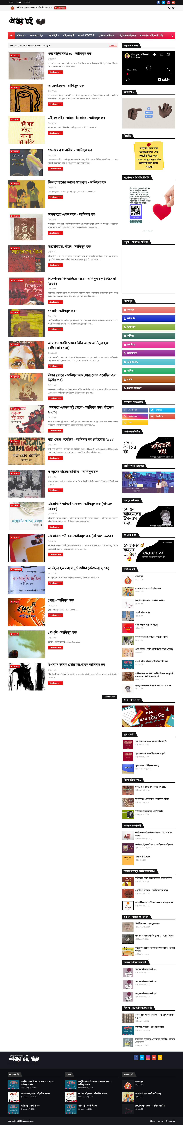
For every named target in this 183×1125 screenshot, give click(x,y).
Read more (54, 72)
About (18, 2)
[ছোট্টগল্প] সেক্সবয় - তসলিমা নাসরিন (150, 601)
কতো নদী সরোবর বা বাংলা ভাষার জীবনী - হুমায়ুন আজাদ (155, 949)
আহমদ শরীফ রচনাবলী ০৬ (145, 994)
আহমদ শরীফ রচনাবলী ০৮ (145, 969)
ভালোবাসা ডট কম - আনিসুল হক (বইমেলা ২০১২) (80, 536)
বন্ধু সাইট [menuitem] (52, 35)
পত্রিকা (130, 370)
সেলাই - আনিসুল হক (62, 311)
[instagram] (168, 2)
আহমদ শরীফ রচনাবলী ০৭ (145, 981)
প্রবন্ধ (129, 379)
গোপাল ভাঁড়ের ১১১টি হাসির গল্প (148, 588)
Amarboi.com (28, 1121)
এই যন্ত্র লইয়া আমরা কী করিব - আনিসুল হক (77, 118)
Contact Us (170, 1121)
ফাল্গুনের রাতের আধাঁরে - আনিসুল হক (73, 472)
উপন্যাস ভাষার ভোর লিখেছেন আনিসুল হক (76, 665)
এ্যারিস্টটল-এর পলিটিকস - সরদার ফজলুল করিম (154, 902)
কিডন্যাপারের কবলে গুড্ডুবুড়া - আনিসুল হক (77, 182)
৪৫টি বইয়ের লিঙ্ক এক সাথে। (146, 625)
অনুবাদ (130, 309)
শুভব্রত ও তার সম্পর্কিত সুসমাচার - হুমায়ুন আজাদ (154, 936)
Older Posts (109, 697)
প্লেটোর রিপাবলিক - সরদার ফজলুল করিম (151, 890)
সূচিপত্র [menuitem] (20, 35)
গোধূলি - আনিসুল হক (62, 632)
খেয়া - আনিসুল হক (61, 600)
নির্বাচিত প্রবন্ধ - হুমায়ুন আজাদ (27, 8)
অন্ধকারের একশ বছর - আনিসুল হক (71, 214)
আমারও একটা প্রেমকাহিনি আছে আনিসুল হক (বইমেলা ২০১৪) (78, 346)
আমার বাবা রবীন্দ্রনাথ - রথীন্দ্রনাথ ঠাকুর (150, 787)
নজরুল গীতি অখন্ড (142, 857)
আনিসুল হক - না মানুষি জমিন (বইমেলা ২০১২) (78, 568)
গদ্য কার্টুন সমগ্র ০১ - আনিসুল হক (70, 54)
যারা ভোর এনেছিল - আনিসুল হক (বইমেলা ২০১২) (81, 440)
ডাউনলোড (132, 362)
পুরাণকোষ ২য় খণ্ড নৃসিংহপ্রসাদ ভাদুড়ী (150, 754)
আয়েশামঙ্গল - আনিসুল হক (66, 86)
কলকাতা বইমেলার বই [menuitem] (151, 35)
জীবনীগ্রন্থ (132, 353)
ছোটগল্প (131, 344)
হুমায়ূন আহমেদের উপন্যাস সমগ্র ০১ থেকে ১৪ (153, 686)
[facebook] (158, 2)
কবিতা (130, 336)
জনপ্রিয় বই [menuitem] (36, 35)
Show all (113, 46)
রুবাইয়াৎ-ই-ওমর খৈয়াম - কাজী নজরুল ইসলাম (154, 845)
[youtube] (173, 2)
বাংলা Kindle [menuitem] (86, 35)
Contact (27, 2)
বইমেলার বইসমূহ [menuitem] (127, 35)
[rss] (135, 422)
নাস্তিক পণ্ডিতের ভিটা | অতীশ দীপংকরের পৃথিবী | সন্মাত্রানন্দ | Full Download (155, 674)
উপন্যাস (131, 327)
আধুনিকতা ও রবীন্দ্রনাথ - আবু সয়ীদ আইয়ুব (152, 799)
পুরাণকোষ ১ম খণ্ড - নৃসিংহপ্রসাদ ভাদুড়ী (151, 741)
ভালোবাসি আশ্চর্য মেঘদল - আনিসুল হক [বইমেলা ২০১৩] (80, 506)
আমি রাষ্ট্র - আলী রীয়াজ (30, 1106)
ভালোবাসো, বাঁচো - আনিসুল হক (69, 247)
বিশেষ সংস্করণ (134, 388)
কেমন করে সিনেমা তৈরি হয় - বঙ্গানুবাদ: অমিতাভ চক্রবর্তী (154, 1016)
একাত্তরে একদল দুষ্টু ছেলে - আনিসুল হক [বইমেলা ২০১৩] (81, 410)
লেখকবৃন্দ (139, 576)
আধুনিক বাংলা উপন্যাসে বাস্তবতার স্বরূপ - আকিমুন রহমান (37, 1083)
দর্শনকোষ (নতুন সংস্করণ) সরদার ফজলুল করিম (153, 878)
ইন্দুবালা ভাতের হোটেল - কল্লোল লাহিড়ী (151, 637)
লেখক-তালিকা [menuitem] (106, 35)
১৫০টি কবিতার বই (142, 613)
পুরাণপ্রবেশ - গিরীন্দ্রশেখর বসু (147, 766)
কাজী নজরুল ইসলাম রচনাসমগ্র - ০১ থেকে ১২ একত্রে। (153, 834)
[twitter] (163, 2)
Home (10, 2)
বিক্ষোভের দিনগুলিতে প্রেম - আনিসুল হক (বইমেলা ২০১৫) (82, 281)
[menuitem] (11, 35)
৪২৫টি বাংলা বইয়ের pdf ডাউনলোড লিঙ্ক (151, 661)
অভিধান (131, 318)
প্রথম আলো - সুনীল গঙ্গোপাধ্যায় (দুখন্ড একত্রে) (154, 649)
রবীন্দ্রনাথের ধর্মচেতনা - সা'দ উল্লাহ (149, 811)
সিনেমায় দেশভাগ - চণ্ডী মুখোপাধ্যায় (149, 1027)
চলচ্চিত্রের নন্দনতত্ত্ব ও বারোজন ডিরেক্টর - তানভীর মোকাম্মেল (155, 1040)
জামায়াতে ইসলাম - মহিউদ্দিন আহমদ (35, 1094)
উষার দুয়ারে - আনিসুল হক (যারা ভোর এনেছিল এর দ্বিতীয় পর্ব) (82, 378)
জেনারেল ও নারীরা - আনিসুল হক (70, 150)
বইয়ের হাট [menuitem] (68, 35)
